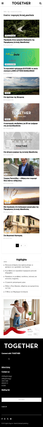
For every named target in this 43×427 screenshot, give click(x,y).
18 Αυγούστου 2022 (9, 183)
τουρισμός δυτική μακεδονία (16, 11)
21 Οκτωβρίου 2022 (9, 128)
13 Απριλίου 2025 (9, 45)
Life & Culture (10, 35)
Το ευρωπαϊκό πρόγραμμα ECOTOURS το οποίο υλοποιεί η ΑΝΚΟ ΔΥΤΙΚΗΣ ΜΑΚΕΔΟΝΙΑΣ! (21, 69)
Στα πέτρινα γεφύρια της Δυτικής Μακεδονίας (21, 152)
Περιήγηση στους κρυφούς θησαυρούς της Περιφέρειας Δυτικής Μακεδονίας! (19, 41)
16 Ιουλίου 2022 (8, 238)
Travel (7, 93)
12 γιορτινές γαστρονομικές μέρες (15, 282)
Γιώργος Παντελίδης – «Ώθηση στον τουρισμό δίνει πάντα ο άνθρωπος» (20, 179)
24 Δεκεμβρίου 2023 (9, 99)
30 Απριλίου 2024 (9, 73)
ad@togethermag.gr (6, 379)
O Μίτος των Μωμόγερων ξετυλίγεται (16, 292)
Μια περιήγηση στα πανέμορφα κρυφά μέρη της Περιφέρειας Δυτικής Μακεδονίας (21, 208)
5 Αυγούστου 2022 (9, 212)
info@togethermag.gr (7, 376)
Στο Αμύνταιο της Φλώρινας (14, 97)
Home (5, 11)
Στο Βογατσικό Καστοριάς (13, 235)
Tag (8, 11)
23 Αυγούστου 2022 (9, 154)
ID (6, 174)
